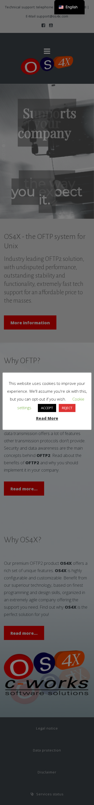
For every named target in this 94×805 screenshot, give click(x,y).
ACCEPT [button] (47, 408)
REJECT (67, 408)
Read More (47, 418)
